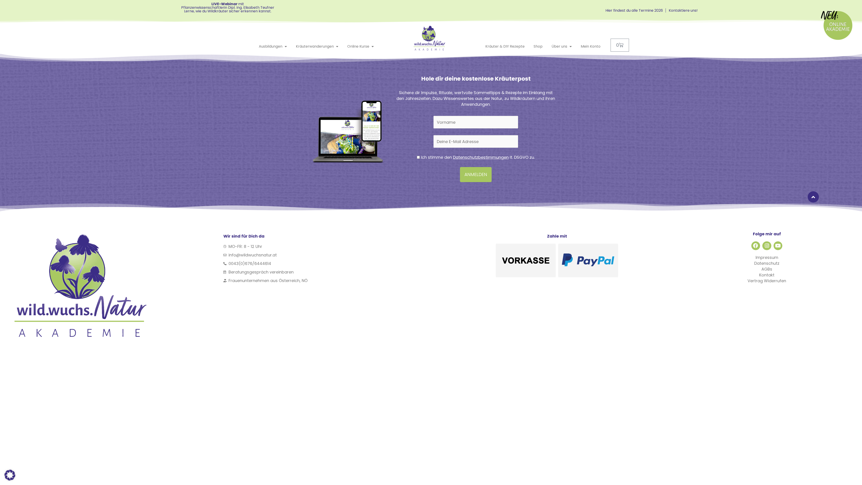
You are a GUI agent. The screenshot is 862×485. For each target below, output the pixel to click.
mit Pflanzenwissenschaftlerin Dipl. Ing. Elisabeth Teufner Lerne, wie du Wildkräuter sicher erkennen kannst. (227, 7)
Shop (538, 46)
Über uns (559, 46)
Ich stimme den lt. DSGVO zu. (477, 157)
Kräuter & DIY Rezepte (505, 46)
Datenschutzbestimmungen (481, 157)
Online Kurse (358, 46)
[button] (10, 475)
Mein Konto (590, 46)
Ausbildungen (270, 46)
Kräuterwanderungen (315, 46)
